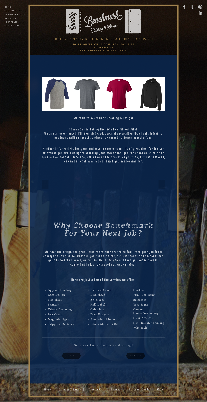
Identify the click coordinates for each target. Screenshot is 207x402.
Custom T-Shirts (70, 389)
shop (111, 345)
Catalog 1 (71, 356)
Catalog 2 (135, 356)
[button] (45, 184)
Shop (160, 389)
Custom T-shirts (15, 11)
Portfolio (11, 22)
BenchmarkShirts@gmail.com (103, 50)
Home (8, 7)
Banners (10, 18)
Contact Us (12, 26)
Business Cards (15, 14)
